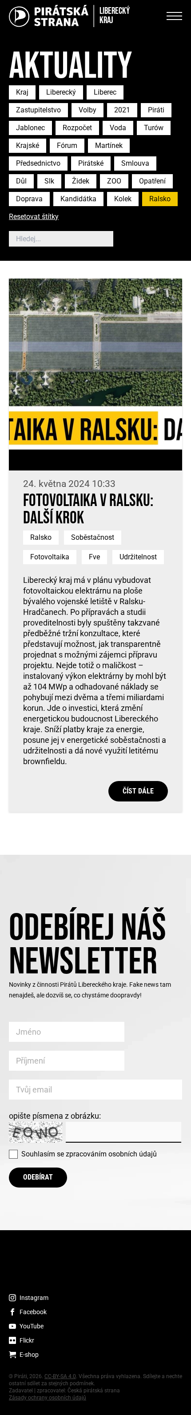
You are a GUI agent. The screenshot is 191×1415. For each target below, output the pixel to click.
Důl (21, 181)
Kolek (122, 199)
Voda (118, 128)
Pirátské (90, 163)
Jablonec (30, 128)
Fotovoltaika (49, 557)
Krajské (27, 145)
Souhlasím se (89, 1154)
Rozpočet (77, 128)
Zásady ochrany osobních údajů (47, 1398)
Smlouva (135, 163)
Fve (94, 557)
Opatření (152, 181)
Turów (153, 128)
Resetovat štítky (34, 217)
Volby (87, 110)
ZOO (114, 181)
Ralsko (160, 199)
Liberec (105, 92)
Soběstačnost (92, 537)
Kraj (22, 92)
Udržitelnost (138, 557)
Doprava (29, 199)
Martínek (109, 145)
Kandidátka (78, 199)
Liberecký (61, 92)
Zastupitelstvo (38, 110)
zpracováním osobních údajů (111, 1154)
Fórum (67, 145)
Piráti (156, 110)
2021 (122, 110)
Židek (80, 181)
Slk (49, 181)
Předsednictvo (38, 163)
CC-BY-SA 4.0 (60, 1376)
